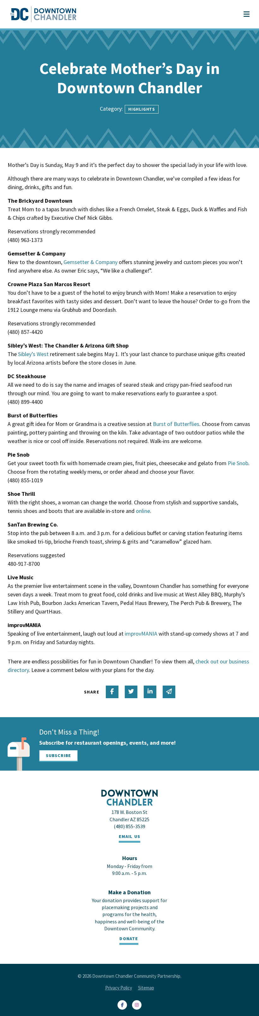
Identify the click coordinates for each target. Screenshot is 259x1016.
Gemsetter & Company (90, 262)
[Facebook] (122, 1005)
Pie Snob (238, 463)
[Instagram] (137, 1005)
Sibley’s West (33, 354)
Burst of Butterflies (176, 424)
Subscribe (58, 755)
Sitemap (146, 988)
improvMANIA (141, 633)
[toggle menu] (246, 14)
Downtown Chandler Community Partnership (136, 976)
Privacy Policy (118, 988)
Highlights (141, 109)
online (143, 510)
